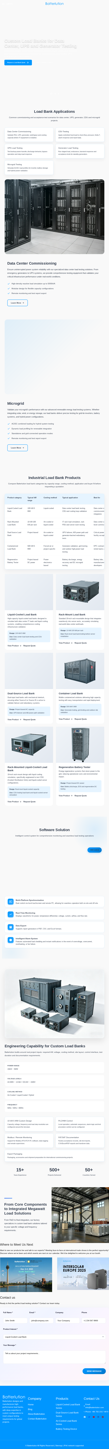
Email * (32, 1313)
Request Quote (29, 646)
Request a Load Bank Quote (16, 62)
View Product (13, 646)
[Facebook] (85, 1417)
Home (31, 1404)
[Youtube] (94, 1417)
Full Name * (8, 1313)
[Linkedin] (98, 1417)
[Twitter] (89, 1417)
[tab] (55, 1240)
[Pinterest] (103, 1417)
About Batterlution (36, 1414)
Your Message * (9, 1345)
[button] (3, 1274)
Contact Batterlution (37, 1419)
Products (62, 1398)
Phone (84, 1313)
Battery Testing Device (66, 1429)
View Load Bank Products (44, 62)
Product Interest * (10, 1329)
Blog (30, 1409)
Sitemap (58, 1445)
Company (59, 1313)
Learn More (16, 303)
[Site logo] (54, 4)
